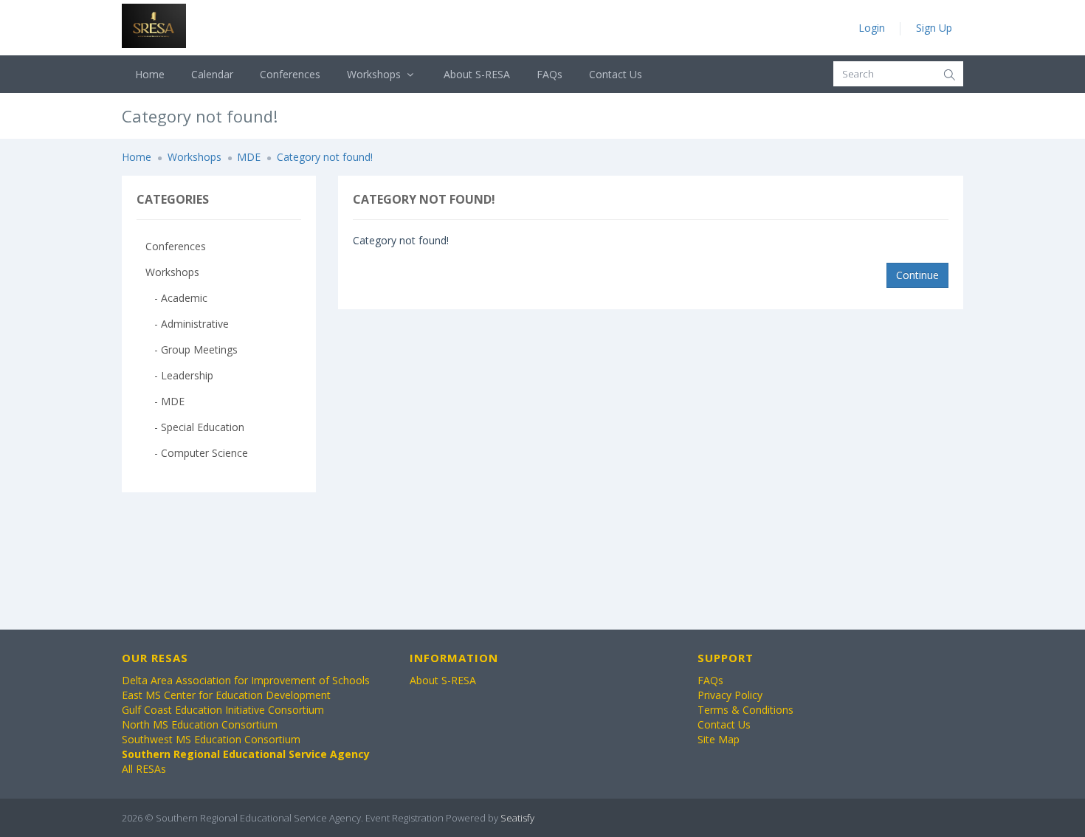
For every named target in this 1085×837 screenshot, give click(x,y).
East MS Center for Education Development (226, 695)
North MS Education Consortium (200, 724)
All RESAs (144, 769)
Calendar (212, 74)
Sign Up (934, 28)
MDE (249, 157)
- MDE (165, 401)
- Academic (176, 298)
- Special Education (194, 427)
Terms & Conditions (745, 710)
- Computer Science (196, 453)
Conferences (290, 74)
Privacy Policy (730, 695)
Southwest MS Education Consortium (211, 739)
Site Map (719, 739)
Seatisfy (517, 817)
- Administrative (187, 324)
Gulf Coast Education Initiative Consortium (223, 710)
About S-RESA (477, 74)
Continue (917, 275)
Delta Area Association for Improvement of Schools (246, 680)
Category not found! (325, 157)
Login (871, 28)
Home (150, 74)
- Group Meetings (191, 349)
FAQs (549, 74)
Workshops (375, 74)
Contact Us (615, 74)
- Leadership (179, 375)
